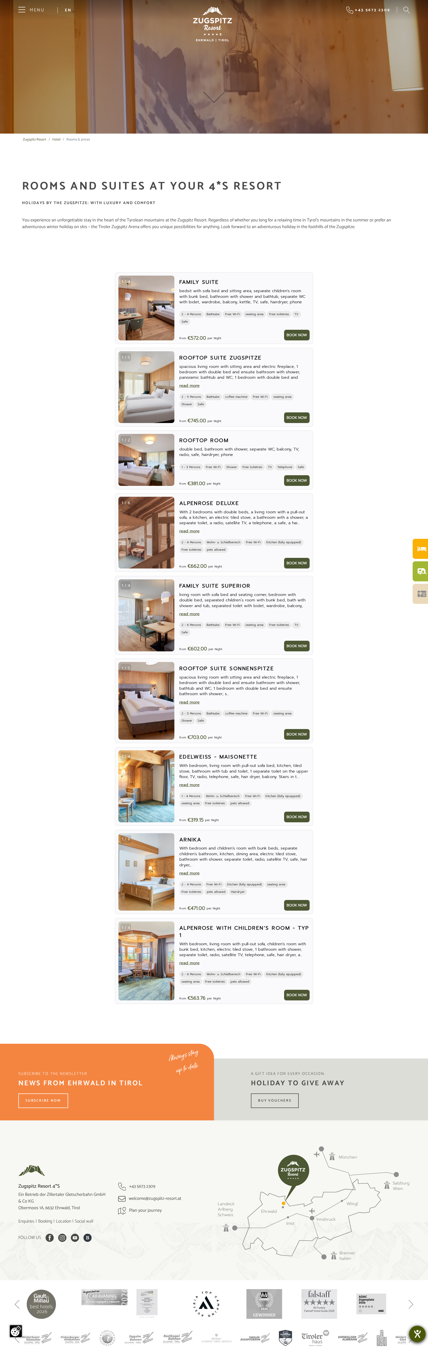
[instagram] (62, 1237)
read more (189, 386)
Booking (45, 1221)
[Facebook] (49, 1237)
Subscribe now (43, 1101)
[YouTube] (75, 1237)
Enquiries (26, 1221)
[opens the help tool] (417, 1334)
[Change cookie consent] (16, 1331)
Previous (17, 1305)
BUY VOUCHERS (275, 1101)
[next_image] (166, 308)
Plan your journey (145, 1210)
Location (63, 1221)
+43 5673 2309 (141, 1186)
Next (410, 1305)
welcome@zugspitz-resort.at (154, 1198)
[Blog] (87, 1237)
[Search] (406, 10)
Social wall (84, 1221)
